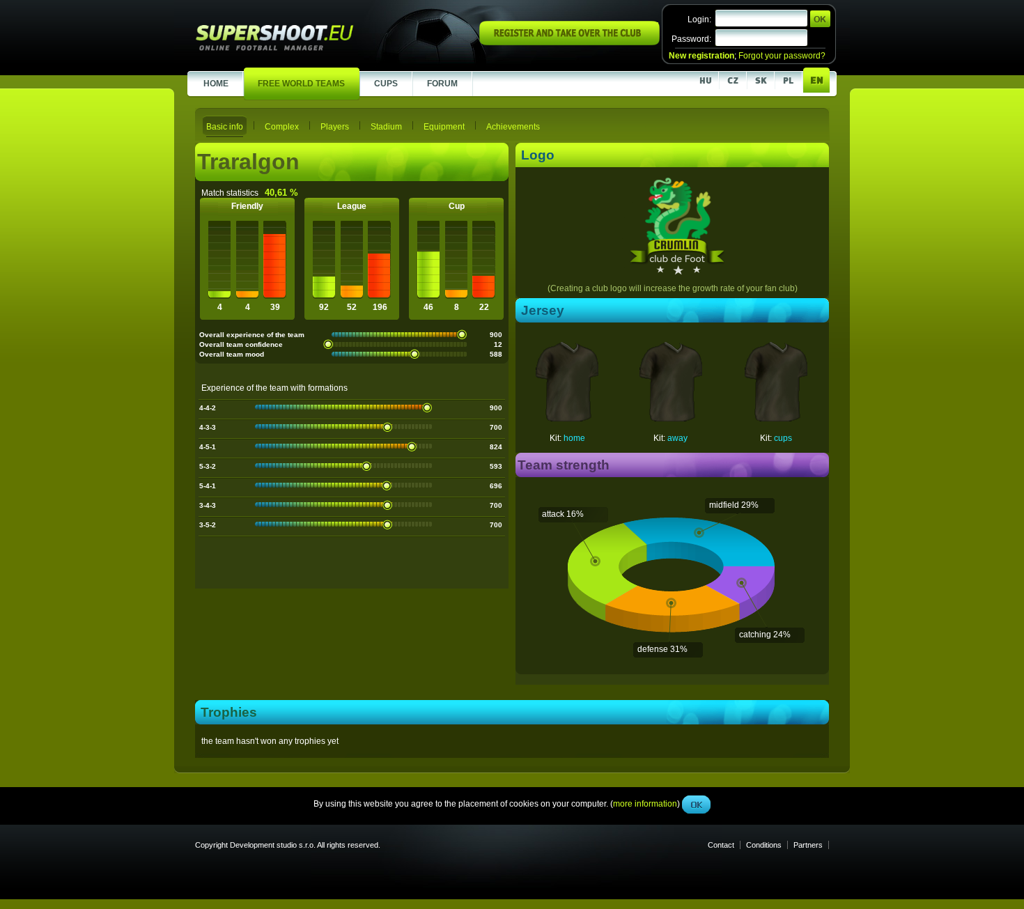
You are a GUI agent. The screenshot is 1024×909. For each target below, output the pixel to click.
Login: (699, 19)
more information (645, 313)
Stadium (386, 127)
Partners (808, 845)
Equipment (444, 127)
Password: (691, 39)
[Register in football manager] (569, 42)
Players (334, 127)
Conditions (764, 845)
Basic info (224, 127)
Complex (282, 127)
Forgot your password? (781, 56)
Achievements (513, 127)
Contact (721, 845)
